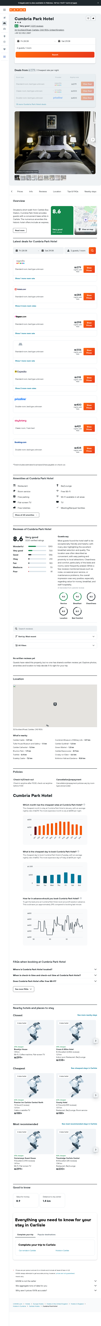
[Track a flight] (4, 41)
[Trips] (4, 49)
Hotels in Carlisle (62, 1250)
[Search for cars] (4, 28)
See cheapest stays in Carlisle (84, 1068)
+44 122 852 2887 (23, 33)
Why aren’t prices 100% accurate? (31, 1290)
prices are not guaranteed (65, 1273)
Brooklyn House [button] (20, 1049)
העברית (73, 3)
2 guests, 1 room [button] (24, 48)
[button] (98, 3)
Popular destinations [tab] (46, 1234)
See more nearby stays (87, 1015)
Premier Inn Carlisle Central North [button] (28, 1102)
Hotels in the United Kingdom (57, 1304)
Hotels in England (77, 1304)
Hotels (27, 1304)
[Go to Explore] (4, 36)
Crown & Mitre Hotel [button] (65, 1049)
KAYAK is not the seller (26, 1281)
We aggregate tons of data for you (31, 1285)
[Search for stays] (4, 23)
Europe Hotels (38, 1304)
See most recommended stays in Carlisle (79, 1124)
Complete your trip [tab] (25, 1234)
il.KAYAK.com (17, 1304)
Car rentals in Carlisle (27, 1250)
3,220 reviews (36, 26)
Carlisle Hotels (34, 1306)
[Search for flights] (4, 17)
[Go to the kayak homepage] (17, 9)
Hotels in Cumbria (19, 1306)
